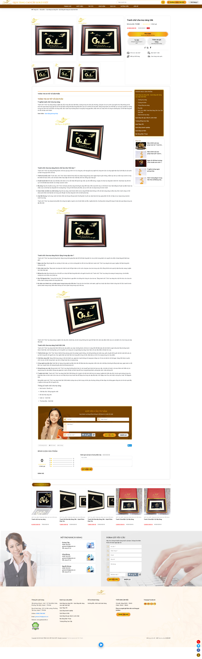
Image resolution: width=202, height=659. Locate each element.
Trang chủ (67, 6)
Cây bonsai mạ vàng (143, 115)
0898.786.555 (40, 613)
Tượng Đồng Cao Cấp (142, 121)
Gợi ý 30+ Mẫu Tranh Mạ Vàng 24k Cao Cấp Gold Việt (150, 111)
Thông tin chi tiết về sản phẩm (49, 94)
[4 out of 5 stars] (107, 455)
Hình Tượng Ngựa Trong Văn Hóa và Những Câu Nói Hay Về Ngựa (154, 179)
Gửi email (53, 445)
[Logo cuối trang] (101, 592)
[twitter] (148, 603)
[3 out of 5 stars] (106, 455)
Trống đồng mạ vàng (143, 105)
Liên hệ (136, 6)
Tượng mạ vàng (142, 100)
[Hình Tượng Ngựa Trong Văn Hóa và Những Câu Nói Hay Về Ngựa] (140, 180)
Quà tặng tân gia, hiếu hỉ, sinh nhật (146, 118)
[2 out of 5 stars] (104, 455)
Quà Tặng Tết (139, 124)
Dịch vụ (112, 6)
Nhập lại (123, 435)
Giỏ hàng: (194, 2)
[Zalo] (148, 47)
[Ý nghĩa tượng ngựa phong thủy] (140, 172)
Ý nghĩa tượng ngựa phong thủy (153, 170)
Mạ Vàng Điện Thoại (141, 134)
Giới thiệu (79, 6)
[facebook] (154, 603)
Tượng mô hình (142, 102)
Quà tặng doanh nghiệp (142, 127)
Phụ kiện (140, 108)
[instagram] (151, 603)
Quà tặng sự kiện (140, 130)
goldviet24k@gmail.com (41, 616)
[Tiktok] (145, 47)
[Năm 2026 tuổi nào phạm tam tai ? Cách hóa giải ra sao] (140, 145)
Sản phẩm (102, 6)
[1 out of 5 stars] (103, 455)
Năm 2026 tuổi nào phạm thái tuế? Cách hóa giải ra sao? (154, 153)
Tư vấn (136, 41)
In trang (61, 445)
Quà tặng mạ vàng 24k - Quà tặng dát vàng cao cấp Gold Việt (62, 9)
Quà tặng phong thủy (51, 113)
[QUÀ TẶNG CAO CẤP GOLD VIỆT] (7, 2)
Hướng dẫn (124, 6)
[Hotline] (198, 641)
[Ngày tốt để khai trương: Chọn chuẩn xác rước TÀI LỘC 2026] (140, 163)
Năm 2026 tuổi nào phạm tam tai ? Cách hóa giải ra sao (154, 144)
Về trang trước (43, 445)
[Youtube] (145, 603)
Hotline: (177, 2)
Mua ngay (148, 34)
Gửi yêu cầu (109, 435)
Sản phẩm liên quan (41, 485)
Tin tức (90, 6)
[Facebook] (150, 47)
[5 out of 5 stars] (109, 455)
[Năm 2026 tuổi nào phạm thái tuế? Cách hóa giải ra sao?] (140, 154)
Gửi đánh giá (87, 469)
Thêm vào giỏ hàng (156, 41)
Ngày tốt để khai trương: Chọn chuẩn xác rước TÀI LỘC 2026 (155, 161)
